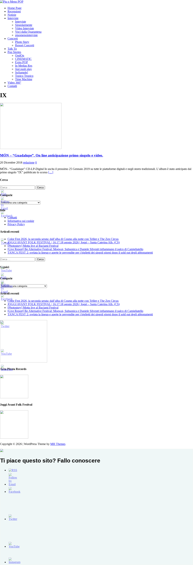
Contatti (12, 86)
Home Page (14, 8)
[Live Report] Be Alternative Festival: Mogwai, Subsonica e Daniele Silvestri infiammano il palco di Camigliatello (75, 249)
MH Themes (57, 444)
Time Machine (23, 79)
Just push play (23, 69)
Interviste (13, 18)
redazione (28, 162)
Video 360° (14, 82)
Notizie (12, 14)
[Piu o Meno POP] (11, 1)
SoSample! (21, 72)
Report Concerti (24, 45)
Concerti (13, 38)
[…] (50, 172)
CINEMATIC (23, 58)
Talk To (12, 48)
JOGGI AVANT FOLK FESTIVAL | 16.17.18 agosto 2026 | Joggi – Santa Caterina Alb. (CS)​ (64, 242)
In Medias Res (23, 65)
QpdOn (19, 55)
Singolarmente (23, 25)
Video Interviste (24, 28)
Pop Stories (14, 52)
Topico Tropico (24, 75)
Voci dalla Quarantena (28, 31)
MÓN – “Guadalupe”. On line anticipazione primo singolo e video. (51, 155)
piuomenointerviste (26, 35)
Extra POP (21, 62)
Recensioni (14, 11)
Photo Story (22, 42)
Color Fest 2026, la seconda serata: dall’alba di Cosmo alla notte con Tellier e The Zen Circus (63, 239)
